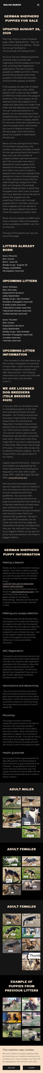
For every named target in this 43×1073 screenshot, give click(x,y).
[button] (38, 5)
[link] (12, 5)
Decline (11, 1068)
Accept (31, 1068)
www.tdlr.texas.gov (17, 478)
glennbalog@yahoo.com (23, 592)
